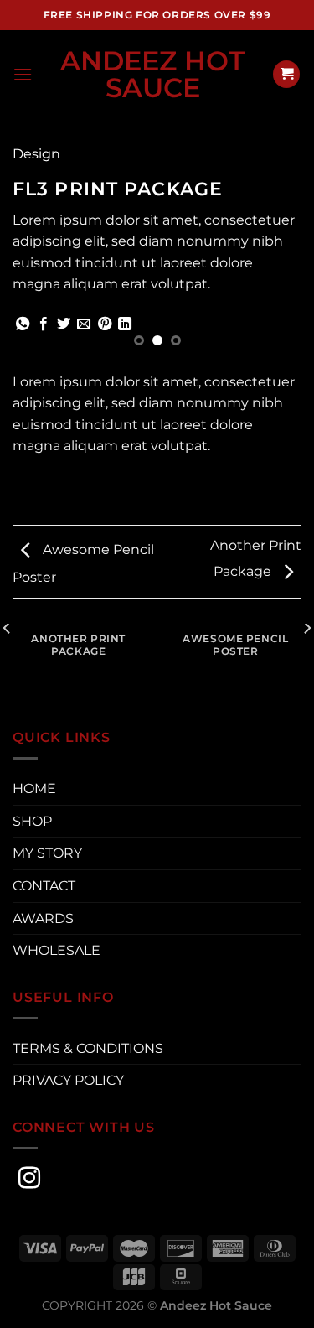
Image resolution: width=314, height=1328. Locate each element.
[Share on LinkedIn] (124, 324)
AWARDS (43, 918)
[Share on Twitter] (63, 324)
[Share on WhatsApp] (22, 324)
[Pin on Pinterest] (104, 324)
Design (36, 154)
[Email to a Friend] (83, 324)
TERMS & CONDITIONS (88, 1048)
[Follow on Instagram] (29, 1179)
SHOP (32, 821)
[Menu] (23, 74)
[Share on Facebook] (43, 324)
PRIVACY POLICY (68, 1080)
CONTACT (44, 886)
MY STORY (47, 853)
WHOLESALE (56, 950)
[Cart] (286, 74)
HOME (34, 788)
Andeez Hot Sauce (152, 74)
